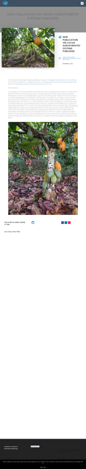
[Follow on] (72, 222)
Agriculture (66, 57)
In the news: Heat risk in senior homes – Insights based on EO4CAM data (38, 366)
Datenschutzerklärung (11, 448)
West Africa (66, 59)
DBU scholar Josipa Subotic (18, 241)
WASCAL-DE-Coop (75, 58)
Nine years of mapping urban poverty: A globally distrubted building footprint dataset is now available (38, 421)
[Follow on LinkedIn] (66, 222)
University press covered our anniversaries (26, 401)
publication (66, 58)
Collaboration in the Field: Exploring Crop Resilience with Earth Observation (42, 304)
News (72, 57)
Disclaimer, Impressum (11, 446)
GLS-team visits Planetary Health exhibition (26, 383)
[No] (84, 464)
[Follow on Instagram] (69, 222)
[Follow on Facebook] (62, 222)
